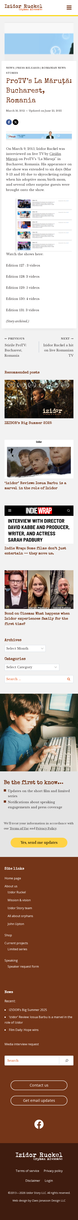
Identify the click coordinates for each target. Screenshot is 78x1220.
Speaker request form (23, 966)
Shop (8, 935)
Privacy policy (53, 1171)
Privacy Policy (46, 828)
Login (49, 1181)
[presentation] (39, 399)
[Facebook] (9, 122)
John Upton (16, 924)
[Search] (67, 1060)
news (10, 68)
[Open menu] (69, 7)
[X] (15, 122)
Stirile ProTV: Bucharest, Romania (16, 347)
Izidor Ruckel (17, 892)
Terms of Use (19, 828)
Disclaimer (32, 1181)
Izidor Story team (20, 908)
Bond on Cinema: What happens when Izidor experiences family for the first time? (37, 619)
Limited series (17, 949)
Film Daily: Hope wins (24, 1030)
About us (11, 886)
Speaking (11, 960)
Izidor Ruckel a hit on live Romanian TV (58, 347)
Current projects (16, 943)
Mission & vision (19, 900)
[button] (39, 843)
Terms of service (27, 1171)
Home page (13, 878)
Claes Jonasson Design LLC (49, 1200)
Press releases (28, 68)
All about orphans (20, 916)
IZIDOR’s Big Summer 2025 (28, 423)
